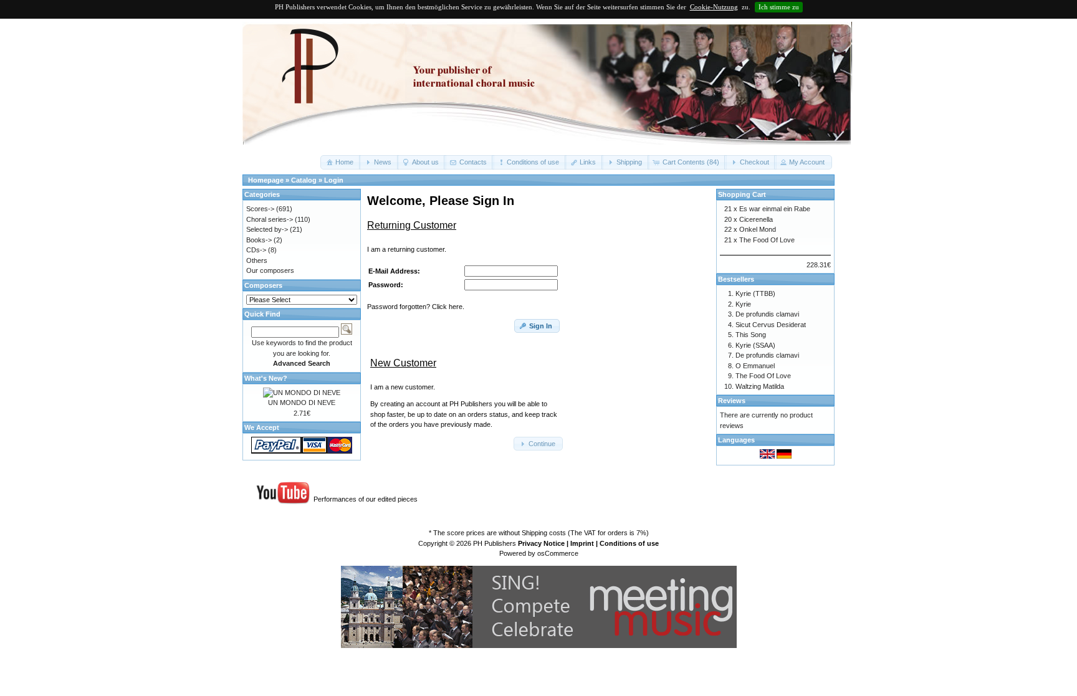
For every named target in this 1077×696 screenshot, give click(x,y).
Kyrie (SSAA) (755, 345)
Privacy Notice (541, 543)
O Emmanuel (755, 365)
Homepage (266, 180)
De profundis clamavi (767, 314)
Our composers (270, 270)
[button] (340, 162)
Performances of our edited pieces (366, 499)
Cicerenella (756, 219)
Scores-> (260, 208)
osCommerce (557, 553)
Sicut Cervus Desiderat (770, 324)
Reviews (731, 400)
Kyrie (743, 304)
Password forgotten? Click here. (415, 306)
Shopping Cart (742, 194)
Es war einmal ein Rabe (774, 208)
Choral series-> (269, 219)
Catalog (304, 180)
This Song (750, 334)
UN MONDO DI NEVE (301, 402)
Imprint (582, 543)
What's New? (265, 378)
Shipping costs (544, 532)
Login (333, 180)
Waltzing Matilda (759, 386)
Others (256, 260)
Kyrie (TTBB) (755, 293)
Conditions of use (629, 543)
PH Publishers (494, 543)
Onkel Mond (757, 229)
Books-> (259, 240)
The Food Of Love (767, 240)
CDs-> (256, 250)
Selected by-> (267, 229)
